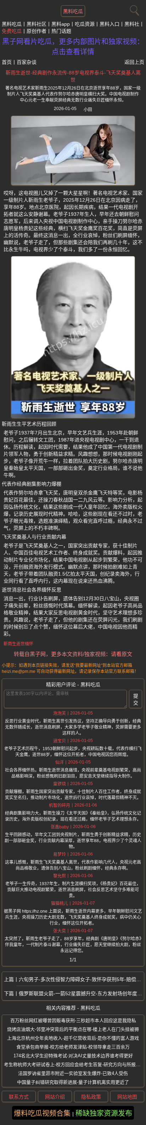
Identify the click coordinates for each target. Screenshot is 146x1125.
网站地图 (127, 1097)
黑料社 (131, 24)
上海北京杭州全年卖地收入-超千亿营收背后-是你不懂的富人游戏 (73, 1038)
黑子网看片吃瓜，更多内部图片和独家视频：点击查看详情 (73, 47)
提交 (135, 699)
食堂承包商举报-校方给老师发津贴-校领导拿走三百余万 (73, 1047)
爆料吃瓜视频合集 (42, 1113)
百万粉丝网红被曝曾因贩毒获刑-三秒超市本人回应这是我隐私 (73, 1020)
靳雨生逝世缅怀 (18, 643)
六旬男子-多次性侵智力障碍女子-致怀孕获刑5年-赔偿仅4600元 (81, 979)
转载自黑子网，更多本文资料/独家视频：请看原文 (73, 654)
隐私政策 (91, 1097)
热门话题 (61, 31)
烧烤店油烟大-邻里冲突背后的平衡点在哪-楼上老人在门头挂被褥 (73, 1029)
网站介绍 (55, 1097)
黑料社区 (36, 24)
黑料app (60, 24)
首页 (7, 62)
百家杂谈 (26, 62)
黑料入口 (109, 24)
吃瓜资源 (85, 24)
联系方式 (19, 1097)
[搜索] (133, 8)
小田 (88, 109)
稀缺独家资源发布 (103, 1113)
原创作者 (36, 31)
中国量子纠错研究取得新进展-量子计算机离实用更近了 (73, 1082)
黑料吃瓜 (73, 11)
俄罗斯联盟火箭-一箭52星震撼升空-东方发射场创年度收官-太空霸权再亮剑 (81, 993)
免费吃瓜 (12, 31)
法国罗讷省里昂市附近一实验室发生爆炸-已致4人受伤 (73, 1073)
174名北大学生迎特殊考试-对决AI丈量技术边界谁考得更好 (73, 1055)
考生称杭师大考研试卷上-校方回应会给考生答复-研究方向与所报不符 (74, 1064)
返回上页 (134, 62)
